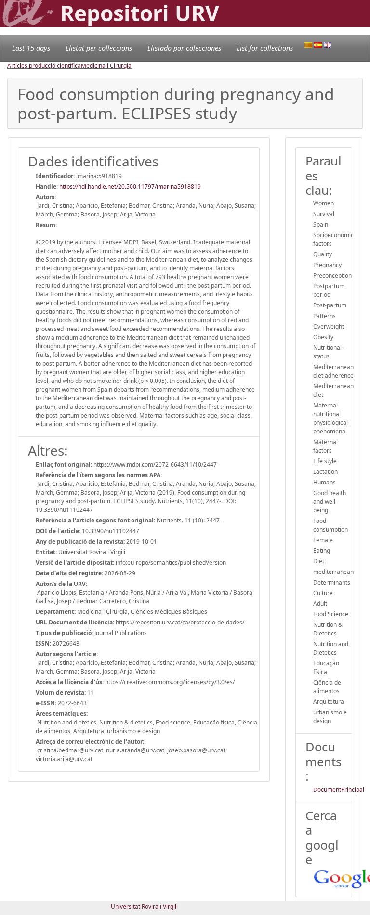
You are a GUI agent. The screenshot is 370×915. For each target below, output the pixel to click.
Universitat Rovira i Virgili (144, 906)
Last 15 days (31, 47)
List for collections (265, 47)
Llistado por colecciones (184, 47)
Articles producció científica (44, 66)
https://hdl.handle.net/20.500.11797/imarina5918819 (130, 186)
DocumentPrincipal (338, 790)
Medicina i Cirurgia (106, 66)
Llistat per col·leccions (99, 47)
